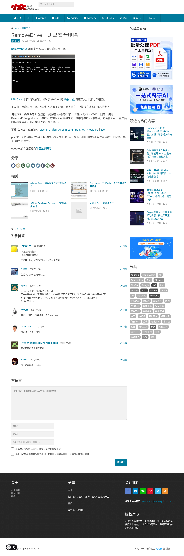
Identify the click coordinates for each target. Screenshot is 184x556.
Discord (168, 501)
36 (47, 211)
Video (164, 290)
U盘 (17, 229)
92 (107, 191)
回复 (124, 246)
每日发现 (135, 321)
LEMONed (17, 99)
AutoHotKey (137, 280)
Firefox (134, 285)
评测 (157, 332)
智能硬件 (153, 316)
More (152, 18)
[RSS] (165, 491)
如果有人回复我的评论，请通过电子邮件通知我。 (39, 449)
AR (160, 275)
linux (144, 290)
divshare (45, 129)
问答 (145, 337)
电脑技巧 (155, 321)
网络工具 (135, 332)
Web (124, 18)
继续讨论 (15, 496)
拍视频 (142, 316)
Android (42, 18)
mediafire (92, 129)
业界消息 (135, 300)
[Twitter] (158, 491)
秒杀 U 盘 (69, 99)
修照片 (146, 300)
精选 (138, 18)
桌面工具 (165, 316)
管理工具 (143, 326)
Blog (148, 280)
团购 (167, 300)
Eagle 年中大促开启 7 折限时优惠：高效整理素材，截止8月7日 (159, 215)
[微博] (150, 491)
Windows (91, 18)
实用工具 (16, 41)
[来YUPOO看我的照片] (43, 91)
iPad (162, 285)
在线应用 (135, 306)
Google (145, 285)
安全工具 (159, 306)
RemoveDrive (19, 48)
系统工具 (163, 326)
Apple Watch (148, 275)
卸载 (22, 229)
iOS (56, 18)
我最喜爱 (147, 311)
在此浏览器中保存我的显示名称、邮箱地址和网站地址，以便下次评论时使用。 (53, 454)
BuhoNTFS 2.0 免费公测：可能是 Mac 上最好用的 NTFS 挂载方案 (159, 153)
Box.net (80, 129)
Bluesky (158, 501)
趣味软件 (135, 337)
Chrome (109, 18)
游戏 (145, 321)
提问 (70, 503)
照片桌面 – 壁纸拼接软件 (102, 203)
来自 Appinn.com (62, 129)
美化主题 (147, 332)
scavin (43, 41)
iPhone (134, 290)
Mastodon (147, 501)
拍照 (133, 316)
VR (132, 295)
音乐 (153, 337)
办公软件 (157, 300)
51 (46, 191)
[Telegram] (135, 491)
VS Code (141, 295)
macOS (74, 18)
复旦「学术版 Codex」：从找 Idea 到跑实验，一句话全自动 (159, 173)
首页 (19, 18)
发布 (70, 489)
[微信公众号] (143, 491)
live (103, 129)
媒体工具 (147, 306)
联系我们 (15, 493)
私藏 (133, 326)
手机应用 (159, 311)
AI (28, 18)
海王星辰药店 (43, 148)
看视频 (166, 321)
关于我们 (15, 489)
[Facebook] (128, 491)
